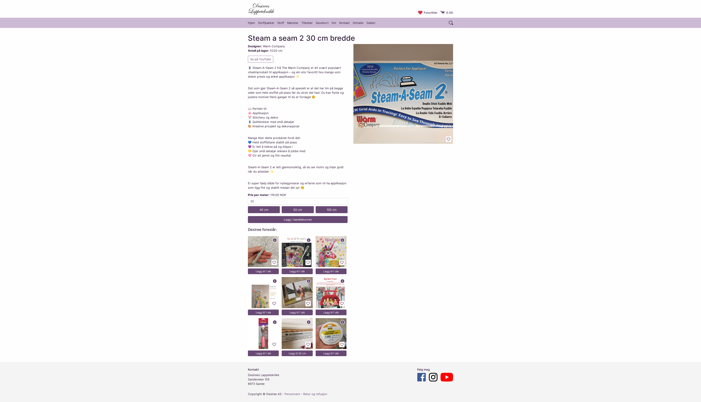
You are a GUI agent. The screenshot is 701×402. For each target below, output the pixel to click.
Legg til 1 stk (263, 271)
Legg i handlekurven (298, 219)
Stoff (280, 23)
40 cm (264, 210)
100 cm (332, 210)
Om (334, 23)
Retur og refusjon (315, 394)
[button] (452, 23)
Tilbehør (307, 23)
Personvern (292, 394)
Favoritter (430, 12)
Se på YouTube (260, 59)
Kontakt (344, 23)
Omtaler (358, 23)
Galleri (371, 23)
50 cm (297, 210)
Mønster (292, 23)
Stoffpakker (266, 23)
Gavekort (322, 23)
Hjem (251, 23)
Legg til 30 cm (297, 353)
